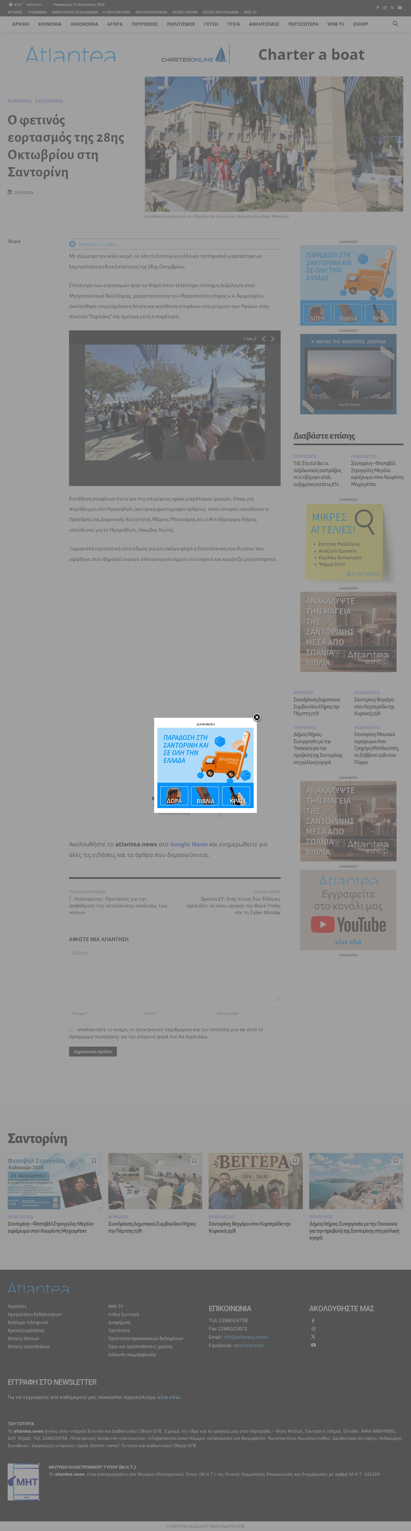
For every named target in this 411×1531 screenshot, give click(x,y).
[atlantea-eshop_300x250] (205, 806)
